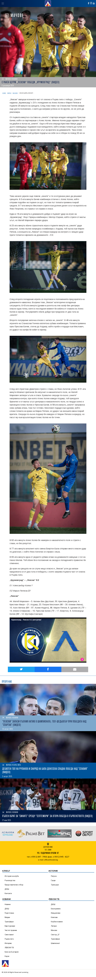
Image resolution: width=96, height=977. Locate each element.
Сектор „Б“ (55, 935)
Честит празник (11, 930)
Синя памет (9, 935)
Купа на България (11, 952)
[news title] (48, 699)
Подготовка (9, 913)
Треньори (55, 885)
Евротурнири (10, 926)
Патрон (54, 876)
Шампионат (55, 943)
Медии (7, 917)
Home (4, 93)
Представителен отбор (14, 885)
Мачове (15, 93)
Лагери (54, 926)
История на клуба (12, 876)
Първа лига (9, 939)
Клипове (54, 917)
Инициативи (55, 913)
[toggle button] (2, 3)
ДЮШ (7, 889)
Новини (7, 904)
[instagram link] (91, 3)
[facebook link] (88, 3)
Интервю (8, 943)
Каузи (7, 956)
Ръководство (10, 880)
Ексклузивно (56, 909)
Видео (9, 93)
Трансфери (9, 922)
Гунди (53, 880)
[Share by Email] (74, 669)
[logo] (48, 3)
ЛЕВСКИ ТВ (9, 948)
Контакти (8, 893)
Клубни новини (57, 922)
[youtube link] (94, 3)
